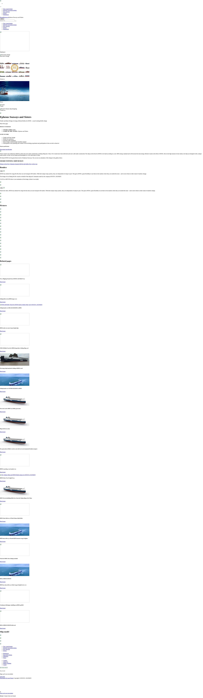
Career (5, 664)
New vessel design (8, 9)
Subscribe (2, 676)
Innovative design (7, 655)
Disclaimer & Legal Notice (6, 678)
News (4, 657)
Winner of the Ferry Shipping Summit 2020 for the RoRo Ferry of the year (18, 164)
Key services (6, 11)
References (6, 14)
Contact (5, 660)
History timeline (7, 663)
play (2, 171)
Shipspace (5, 656)
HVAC (5, 13)
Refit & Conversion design (10, 10)
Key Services (6, 649)
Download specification (6, 149)
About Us (5, 662)
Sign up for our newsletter (6, 693)
